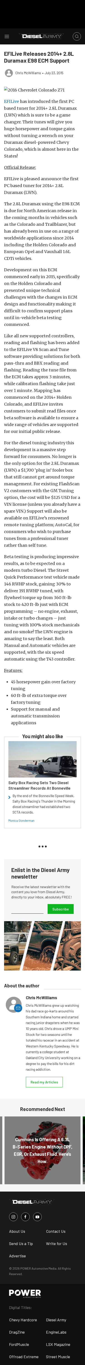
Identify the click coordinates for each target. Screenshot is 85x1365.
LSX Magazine (58, 1344)
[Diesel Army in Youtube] (37, 1216)
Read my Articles (44, 1082)
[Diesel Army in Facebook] (25, 1216)
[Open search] (77, 36)
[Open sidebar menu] (7, 36)
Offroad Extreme (24, 1356)
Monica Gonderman (21, 820)
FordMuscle (19, 1344)
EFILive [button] (11, 101)
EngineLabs (56, 1331)
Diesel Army (56, 1319)
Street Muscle (58, 1356)
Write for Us (56, 1243)
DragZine (17, 1331)
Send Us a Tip (21, 1243)
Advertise (17, 1255)
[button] (42, 90)
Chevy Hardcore (23, 1319)
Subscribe (60, 909)
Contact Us (56, 1231)
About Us (17, 1231)
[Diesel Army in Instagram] (13, 1216)
